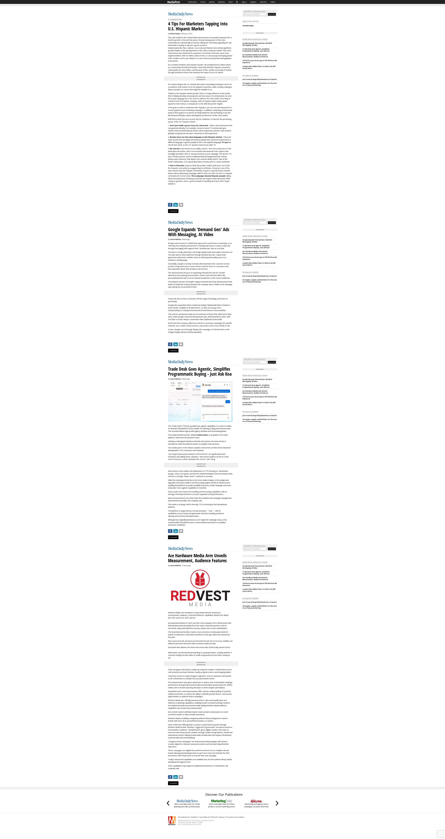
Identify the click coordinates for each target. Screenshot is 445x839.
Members (221, 2)
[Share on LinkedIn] (175, 205)
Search (237, 2)
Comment (173, 211)
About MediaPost (183, 817)
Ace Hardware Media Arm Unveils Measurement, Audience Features (255, 56)
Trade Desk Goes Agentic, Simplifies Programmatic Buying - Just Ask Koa (256, 50)
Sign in (244, 2)
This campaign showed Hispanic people (208, 176)
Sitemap (222, 817)
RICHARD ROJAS (248, 26)
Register (253, 2)
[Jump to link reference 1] (168, 338)
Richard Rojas (175, 34)
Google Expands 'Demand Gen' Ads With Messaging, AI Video (257, 44)
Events (202, 2)
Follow (272, 2)
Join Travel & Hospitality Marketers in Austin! (260, 79)
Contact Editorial (203, 817)
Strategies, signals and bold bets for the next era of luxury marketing (260, 84)
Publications (192, 2)
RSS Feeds (214, 817)
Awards (212, 2)
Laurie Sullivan (175, 239)
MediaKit (194, 817)
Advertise (263, 2)
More (231, 2)
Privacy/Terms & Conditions (235, 817)
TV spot (225, 142)
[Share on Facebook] (170, 205)
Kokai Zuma (202, 435)
